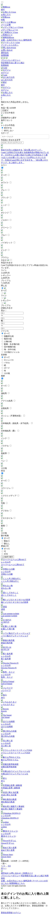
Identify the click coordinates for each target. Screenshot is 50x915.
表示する (8, 128)
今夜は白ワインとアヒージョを (14, 774)
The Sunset (5, 717)
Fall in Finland (6, 684)
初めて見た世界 (8, 850)
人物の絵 (8, 341)
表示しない (9, 130)
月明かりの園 (7, 574)
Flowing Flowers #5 (9, 668)
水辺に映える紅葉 (9, 795)
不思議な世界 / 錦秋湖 (10, 788)
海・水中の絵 (10, 349)
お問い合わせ (15, 873)
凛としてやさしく (9, 595)
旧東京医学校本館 (9, 767)
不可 (6, 554)
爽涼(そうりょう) (8, 836)
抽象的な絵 (9, 336)
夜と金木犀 (6, 659)
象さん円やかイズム (9, 760)
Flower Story (6, 857)
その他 (7, 373)
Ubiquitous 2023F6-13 (9, 818)
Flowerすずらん (7, 843)
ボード (7, 368)
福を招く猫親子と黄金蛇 (11, 809)
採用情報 (5, 55)
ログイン (17, 913)
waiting (4, 827)
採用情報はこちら (17, 883)
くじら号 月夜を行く (10, 581)
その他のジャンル (12, 352)
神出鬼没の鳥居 (8, 802)
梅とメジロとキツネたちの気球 (14, 602)
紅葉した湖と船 (8, 629)
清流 (3, 609)
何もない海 (6, 588)
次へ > (3, 868)
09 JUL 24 (5, 649)
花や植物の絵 (10, 347)
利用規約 (5, 65)
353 (9, 866)
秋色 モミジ (7, 677)
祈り (3, 781)
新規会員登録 (7, 913)
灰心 (3, 697)
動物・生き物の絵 (12, 344)
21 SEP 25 (5, 622)
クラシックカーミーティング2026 (15, 753)
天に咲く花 (6, 746)
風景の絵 (8, 339)
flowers (4, 711)
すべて (7, 333)
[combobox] (25, 137)
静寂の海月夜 (7, 643)
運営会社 (5, 53)
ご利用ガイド (27, 873)
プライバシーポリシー (10, 60)
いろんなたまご (8, 704)
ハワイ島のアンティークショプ (14, 636)
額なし (7, 544)
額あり (7, 541)
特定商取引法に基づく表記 (12, 63)
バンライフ (6, 690)
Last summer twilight (9, 616)
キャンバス (9, 360)
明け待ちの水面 (8, 736)
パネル (7, 363)
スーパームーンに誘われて (12, 565)
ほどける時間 (7, 727)
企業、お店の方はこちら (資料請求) (16, 881)
